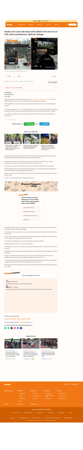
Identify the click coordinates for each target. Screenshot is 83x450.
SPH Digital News (23, 417)
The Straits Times (15, 412)
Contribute (73, 24)
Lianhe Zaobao (40, 412)
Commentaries (62, 398)
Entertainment (22, 398)
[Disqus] (31, 295)
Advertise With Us (68, 417)
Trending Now (22, 393)
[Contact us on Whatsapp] (9, 328)
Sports (20, 401)
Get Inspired (48, 393)
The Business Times (28, 412)
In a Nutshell (35, 398)
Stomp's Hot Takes (63, 396)
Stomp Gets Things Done (49, 396)
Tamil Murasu (61, 412)
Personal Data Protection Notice (52, 417)
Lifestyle (21, 396)
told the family (19, 109)
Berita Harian (51, 412)
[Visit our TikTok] (12, 328)
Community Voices (36, 396)
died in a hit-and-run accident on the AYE (40, 99)
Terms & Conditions (36, 417)
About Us (13, 417)
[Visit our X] (21, 328)
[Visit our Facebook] (18, 328)
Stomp (70, 412)
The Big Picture (35, 393)
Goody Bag (47, 398)
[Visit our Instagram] (15, 328)
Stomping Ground (62, 393)
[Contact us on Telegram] (5, 328)
